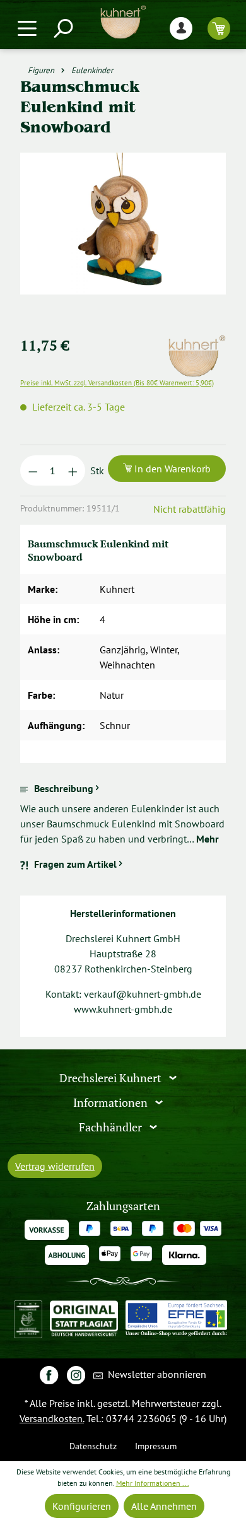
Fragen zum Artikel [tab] (75, 864)
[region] (123, 239)
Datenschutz (93, 1446)
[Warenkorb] (219, 28)
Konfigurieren (81, 1506)
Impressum (156, 1446)
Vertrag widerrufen (55, 1166)
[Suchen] (62, 28)
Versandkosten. (52, 1418)
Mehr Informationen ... (152, 1483)
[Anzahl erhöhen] (73, 470)
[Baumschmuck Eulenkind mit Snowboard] (123, 224)
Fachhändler (111, 1126)
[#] (49, 1374)
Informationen (111, 1102)
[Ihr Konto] (181, 28)
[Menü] (27, 28)
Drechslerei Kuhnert (111, 1078)
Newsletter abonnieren (155, 1374)
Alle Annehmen (164, 1506)
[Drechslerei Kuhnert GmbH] (196, 342)
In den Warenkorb (171, 468)
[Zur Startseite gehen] (123, 22)
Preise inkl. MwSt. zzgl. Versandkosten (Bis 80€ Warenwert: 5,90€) (117, 382)
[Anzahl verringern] (33, 470)
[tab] (123, 813)
